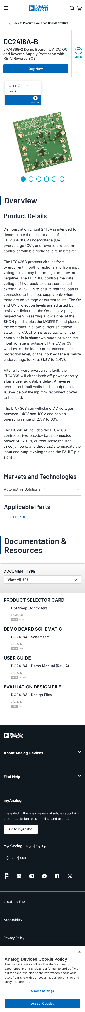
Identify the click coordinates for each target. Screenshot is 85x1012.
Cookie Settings (42, 991)
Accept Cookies (42, 1003)
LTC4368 (21, 517)
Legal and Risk (14, 901)
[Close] (80, 952)
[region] (42, 979)
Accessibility (13, 920)
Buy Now (36, 69)
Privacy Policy (14, 938)
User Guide (18, 86)
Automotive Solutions (24, 489)
